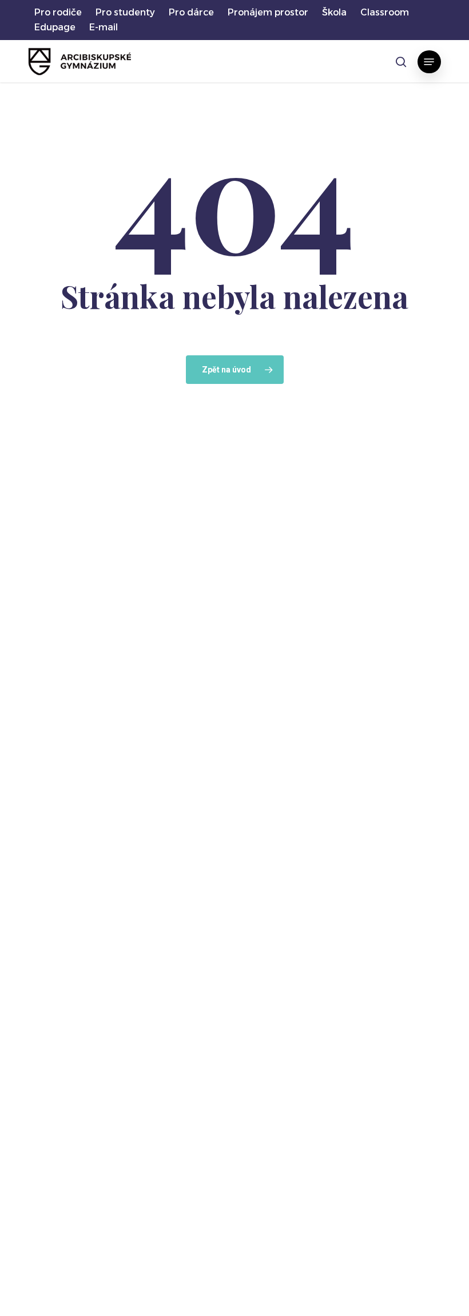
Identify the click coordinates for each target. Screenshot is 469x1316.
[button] (429, 62)
